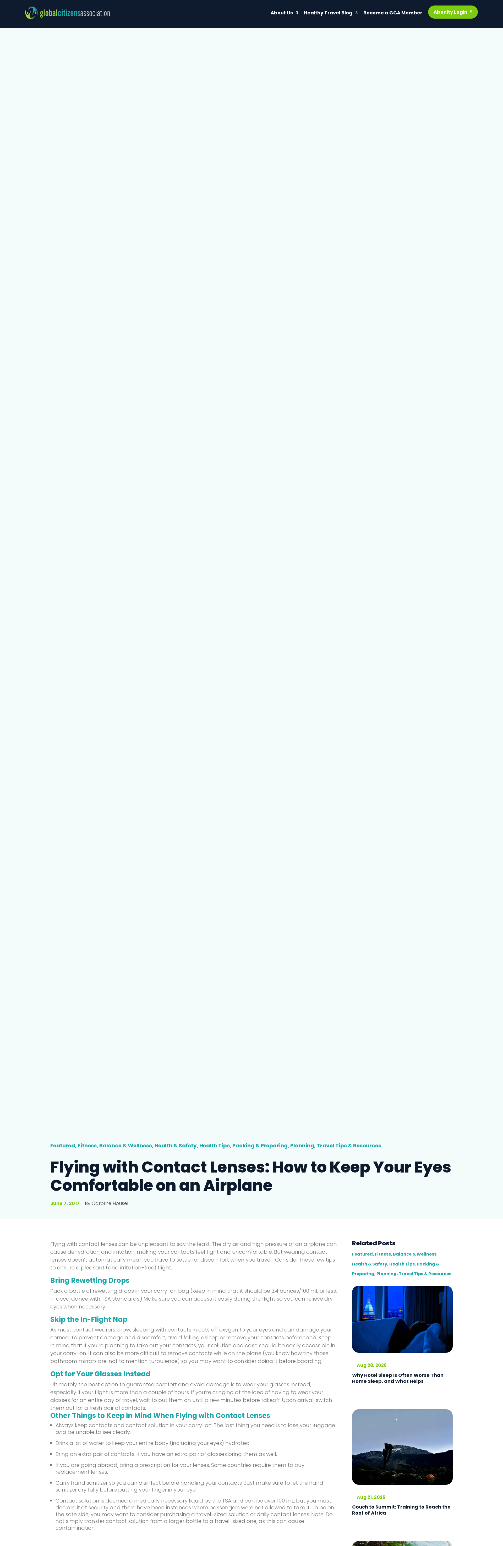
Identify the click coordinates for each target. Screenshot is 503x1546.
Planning (302, 1145)
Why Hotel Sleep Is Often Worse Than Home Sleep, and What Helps (398, 1378)
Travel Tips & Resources (349, 1145)
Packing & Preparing (260, 1145)
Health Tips (214, 1145)
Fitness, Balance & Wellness (115, 1145)
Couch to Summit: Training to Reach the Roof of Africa (401, 1510)
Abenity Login (450, 12)
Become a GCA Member (392, 12)
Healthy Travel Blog (328, 12)
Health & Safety (176, 1145)
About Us (282, 12)
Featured (62, 1145)
